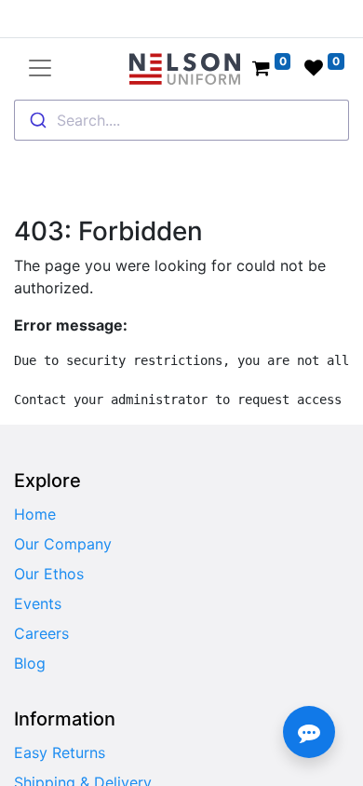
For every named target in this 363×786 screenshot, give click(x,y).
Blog (30, 663)
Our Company (63, 544)
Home (35, 514)
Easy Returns (59, 752)
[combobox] (181, 120)
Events (37, 603)
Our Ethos (49, 573)
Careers (41, 633)
